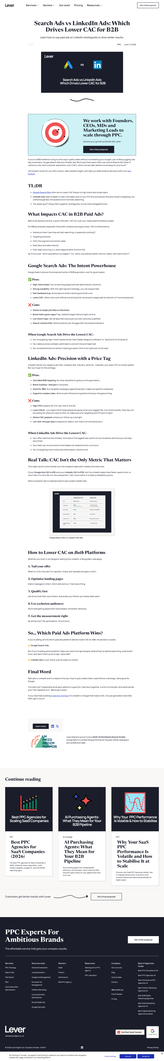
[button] (32, 5)
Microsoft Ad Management (37, 983)
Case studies (116, 977)
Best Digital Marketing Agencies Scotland (147, 1012)
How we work (116, 967)
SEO (6, 982)
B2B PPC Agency (65, 982)
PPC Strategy (10, 967)
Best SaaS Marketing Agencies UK (146, 1004)
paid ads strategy (60, 695)
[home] (11, 5)
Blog (113, 972)
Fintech (61, 972)
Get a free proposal (99, 149)
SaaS (60, 967)
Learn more (40, 726)
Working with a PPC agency (92, 969)
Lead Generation (38, 972)
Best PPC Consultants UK (148, 970)
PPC (119, 44)
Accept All (145, 1056)
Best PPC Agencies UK (147, 975)
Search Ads (9, 972)
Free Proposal (116, 994)
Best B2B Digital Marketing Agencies (146, 997)
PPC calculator (91, 975)
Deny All (128, 1056)
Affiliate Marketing (39, 990)
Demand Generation (40, 967)
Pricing (78, 5)
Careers (114, 982)
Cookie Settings (110, 1056)
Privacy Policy (153, 1047)
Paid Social (9, 977)
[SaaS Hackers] (130, 1032)
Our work (64, 5)
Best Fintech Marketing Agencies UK (147, 989)
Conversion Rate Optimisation (11, 988)
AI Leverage (67, 837)
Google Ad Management (41, 977)
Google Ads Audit (38, 1007)
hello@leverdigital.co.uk (14, 1036)
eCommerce (63, 977)
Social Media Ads (38, 1002)
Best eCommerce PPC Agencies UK (147, 981)
